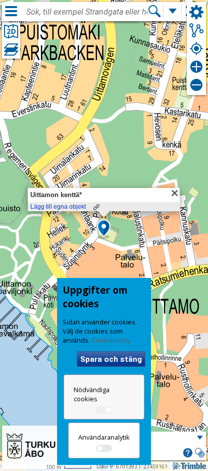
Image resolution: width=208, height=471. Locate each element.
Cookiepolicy (110, 340)
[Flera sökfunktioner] (173, 11)
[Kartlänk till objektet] (96, 207)
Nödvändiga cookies (92, 394)
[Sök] (154, 11)
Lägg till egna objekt (58, 206)
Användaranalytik (104, 437)
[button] (104, 229)
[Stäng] (174, 193)
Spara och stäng (111, 359)
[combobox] (86, 12)
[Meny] (11, 11)
